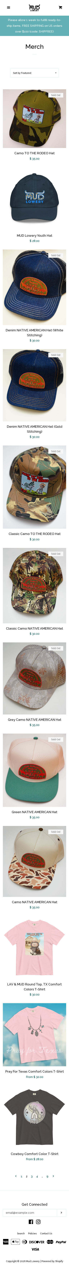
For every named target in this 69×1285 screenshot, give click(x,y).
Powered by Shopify (52, 1261)
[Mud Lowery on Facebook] (31, 1222)
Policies (32, 1233)
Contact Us (46, 1233)
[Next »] (53, 1176)
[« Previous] (15, 1176)
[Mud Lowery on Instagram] (38, 1222)
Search (21, 1233)
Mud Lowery (33, 1261)
